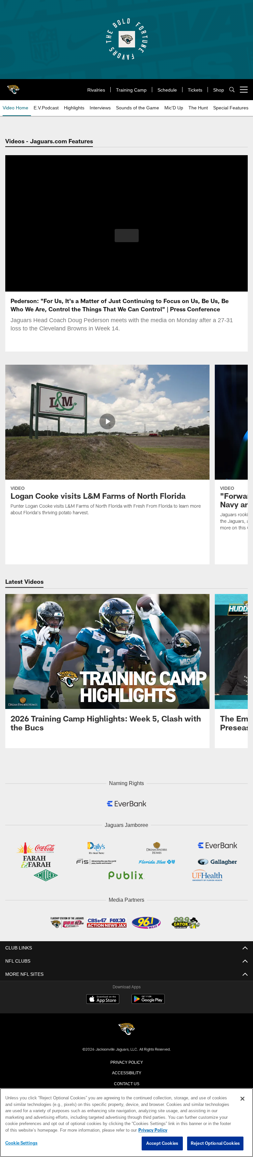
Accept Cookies (162, 1143)
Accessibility (126, 1070)
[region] (126, 1122)
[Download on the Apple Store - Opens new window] (102, 998)
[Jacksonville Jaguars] (126, 1028)
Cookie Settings (21, 1143)
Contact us (126, 1081)
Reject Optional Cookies (215, 1143)
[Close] (242, 1099)
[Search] (232, 89)
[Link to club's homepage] (13, 87)
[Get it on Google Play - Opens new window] (148, 1001)
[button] (126, 235)
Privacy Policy (126, 1060)
